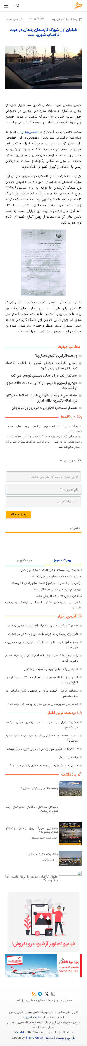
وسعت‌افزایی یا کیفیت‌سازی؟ (56, 356)
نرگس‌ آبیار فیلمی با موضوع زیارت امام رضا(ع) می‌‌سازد (47, 583)
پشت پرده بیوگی (68, 757)
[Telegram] (40, 994)
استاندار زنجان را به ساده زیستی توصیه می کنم (44, 375)
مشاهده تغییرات (32, 1017)
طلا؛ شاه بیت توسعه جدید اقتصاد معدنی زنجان (51, 570)
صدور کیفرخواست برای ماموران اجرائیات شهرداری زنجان (43, 625)
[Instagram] (53, 994)
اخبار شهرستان (37, 18)
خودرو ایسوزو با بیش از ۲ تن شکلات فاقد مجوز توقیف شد (41, 385)
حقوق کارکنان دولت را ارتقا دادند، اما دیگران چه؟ (31, 879)
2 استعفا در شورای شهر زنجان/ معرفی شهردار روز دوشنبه (42, 749)
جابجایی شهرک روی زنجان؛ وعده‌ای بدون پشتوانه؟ (31, 830)
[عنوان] (78, 6)
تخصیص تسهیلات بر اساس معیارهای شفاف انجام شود (43, 704)
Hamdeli (19, 1033)
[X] (46, 994)
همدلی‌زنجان (29, 132)
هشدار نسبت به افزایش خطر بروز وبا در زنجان (44, 408)
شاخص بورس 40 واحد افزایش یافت (59, 596)
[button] (6, 5)
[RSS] (34, 994)
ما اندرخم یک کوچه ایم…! (41, 854)
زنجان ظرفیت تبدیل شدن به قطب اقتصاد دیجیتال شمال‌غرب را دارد (41, 366)
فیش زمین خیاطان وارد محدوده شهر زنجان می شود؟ (43, 765)
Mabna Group (34, 1038)
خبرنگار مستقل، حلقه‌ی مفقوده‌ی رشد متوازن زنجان (31, 809)
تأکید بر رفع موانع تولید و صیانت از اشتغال (51, 669)
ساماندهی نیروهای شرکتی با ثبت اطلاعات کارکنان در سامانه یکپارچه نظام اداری (41, 398)
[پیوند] (17, 5)
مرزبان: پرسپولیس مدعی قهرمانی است (57, 589)
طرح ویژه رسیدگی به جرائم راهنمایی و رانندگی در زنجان (43, 634)
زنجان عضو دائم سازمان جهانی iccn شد (56, 576)
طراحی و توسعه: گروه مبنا (60, 1038)
